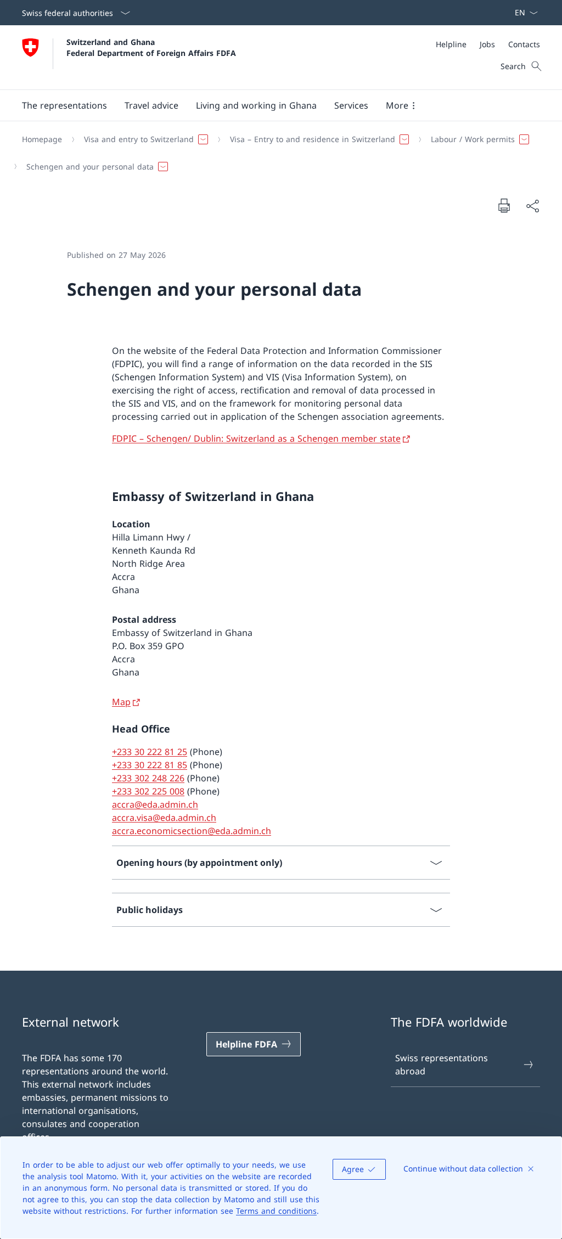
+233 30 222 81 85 (149, 765)
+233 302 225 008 (148, 791)
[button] (64, 105)
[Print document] (504, 205)
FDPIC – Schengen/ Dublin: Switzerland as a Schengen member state (256, 438)
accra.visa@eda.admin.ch (164, 818)
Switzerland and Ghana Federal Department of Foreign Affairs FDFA (151, 47)
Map (121, 702)
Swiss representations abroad (441, 1064)
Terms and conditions (276, 1211)
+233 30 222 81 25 (149, 752)
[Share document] (532, 205)
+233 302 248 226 (148, 778)
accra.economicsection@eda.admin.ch (191, 831)
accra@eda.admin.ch (155, 804)
